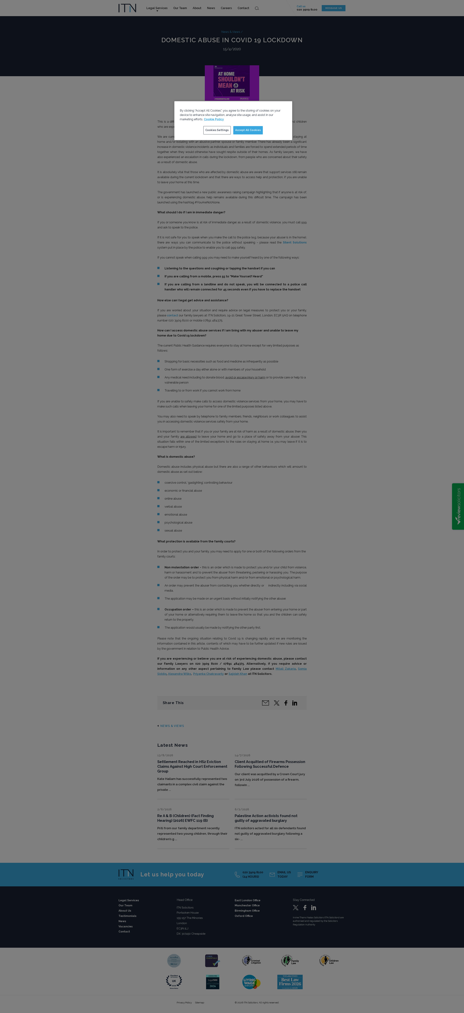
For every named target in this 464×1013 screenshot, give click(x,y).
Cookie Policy (214, 119)
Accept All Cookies (248, 130)
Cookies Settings (217, 130)
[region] (233, 120)
